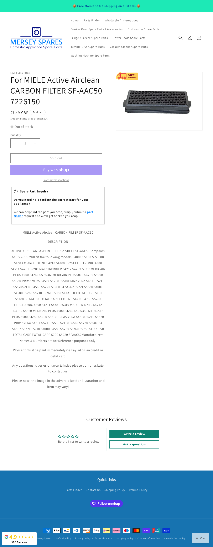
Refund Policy (138, 490)
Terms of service (103, 538)
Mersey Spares (44, 538)
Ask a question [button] (134, 444)
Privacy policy (82, 538)
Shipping (15, 118)
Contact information (148, 538)
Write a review (134, 434)
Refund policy (63, 538)
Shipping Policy (114, 490)
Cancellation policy (174, 538)
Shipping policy (125, 538)
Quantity (15, 135)
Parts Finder (74, 490)
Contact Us (93, 490)
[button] (180, 37)
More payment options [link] (56, 179)
